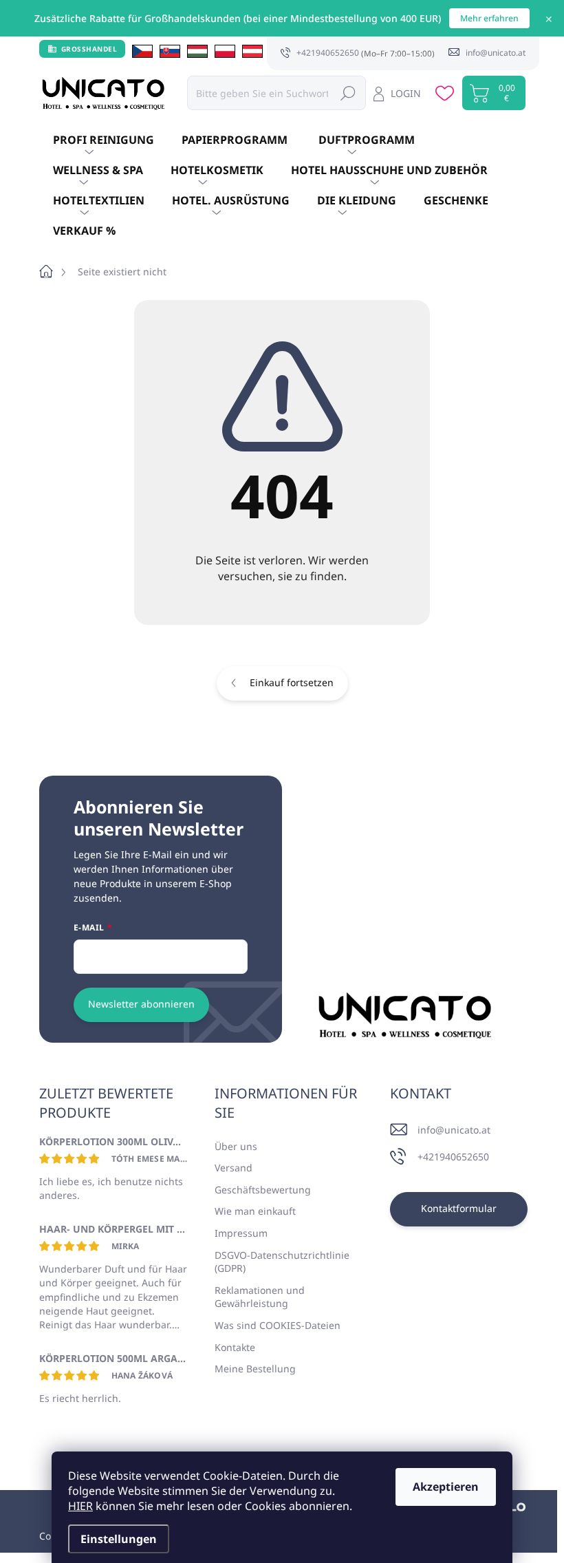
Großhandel (89, 49)
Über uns (236, 1146)
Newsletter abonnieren (141, 1003)
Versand (233, 1167)
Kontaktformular (459, 1208)
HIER (80, 1505)
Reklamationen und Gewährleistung (260, 1297)
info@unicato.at (453, 1129)
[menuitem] (103, 140)
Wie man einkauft (255, 1211)
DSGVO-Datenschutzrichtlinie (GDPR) (282, 1261)
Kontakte (235, 1347)
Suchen (348, 92)
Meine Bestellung (255, 1368)
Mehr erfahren (489, 18)
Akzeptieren (446, 1486)
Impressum (241, 1233)
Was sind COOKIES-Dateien (277, 1325)
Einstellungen (118, 1538)
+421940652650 (453, 1156)
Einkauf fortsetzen (292, 682)
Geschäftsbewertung (263, 1189)
